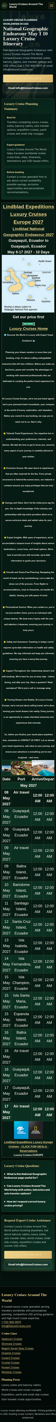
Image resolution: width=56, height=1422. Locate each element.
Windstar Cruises (11, 1372)
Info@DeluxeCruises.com (16, 1325)
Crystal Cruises (10, 1362)
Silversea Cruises (12, 1343)
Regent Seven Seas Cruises (18, 1348)
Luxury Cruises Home (28, 329)
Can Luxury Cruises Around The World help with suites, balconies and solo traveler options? (27, 1189)
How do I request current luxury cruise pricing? (25, 1203)
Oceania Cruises (11, 1353)
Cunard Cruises (11, 1357)
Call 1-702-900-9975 (28, 78)
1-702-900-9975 (11, 1322)
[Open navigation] (51, 5)
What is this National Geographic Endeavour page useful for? (25, 1175)
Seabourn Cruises (12, 1338)
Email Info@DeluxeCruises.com (28, 88)
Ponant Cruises (10, 1367)
